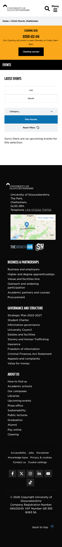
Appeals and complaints (24, 358)
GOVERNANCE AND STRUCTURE (25, 308)
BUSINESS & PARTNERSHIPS (23, 262)
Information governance (24, 324)
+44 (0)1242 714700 (38, 209)
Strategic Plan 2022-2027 (25, 315)
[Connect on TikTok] (30, 482)
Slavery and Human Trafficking (28, 339)
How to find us (17, 381)
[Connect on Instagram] (30, 473)
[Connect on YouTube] (48, 473)
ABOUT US (13, 374)
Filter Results (31, 119)
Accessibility (18, 452)
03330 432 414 (31, 37)
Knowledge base (18, 457)
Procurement (16, 297)
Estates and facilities (21, 334)
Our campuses (17, 391)
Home (6, 21)
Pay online (14, 429)
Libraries (13, 395)
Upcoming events (19, 400)
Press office (15, 405)
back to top (40, 527)
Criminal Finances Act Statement (30, 353)
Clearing (13, 434)
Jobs (31, 452)
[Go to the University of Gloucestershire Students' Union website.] (39, 249)
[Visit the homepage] (16, 8)
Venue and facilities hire (24, 279)
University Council (20, 329)
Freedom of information (24, 348)
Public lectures (17, 415)
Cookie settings (37, 462)
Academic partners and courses (29, 292)
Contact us (19, 462)
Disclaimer (42, 452)
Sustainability (17, 410)
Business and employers (23, 269)
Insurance (14, 344)
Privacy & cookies (41, 457)
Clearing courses (31, 51)
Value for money (19, 363)
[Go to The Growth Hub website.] (22, 249)
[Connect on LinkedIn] (39, 473)
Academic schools (20, 386)
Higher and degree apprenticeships (31, 274)
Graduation (15, 420)
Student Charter (18, 320)
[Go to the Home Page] (22, 186)
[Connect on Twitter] (21, 473)
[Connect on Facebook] (12, 473)
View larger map (46, 217)
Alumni (12, 424)
